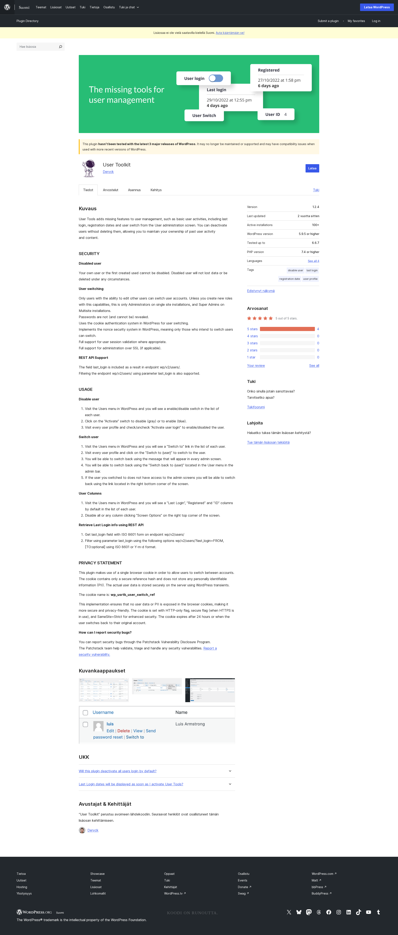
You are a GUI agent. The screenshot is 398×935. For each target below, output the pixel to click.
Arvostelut (110, 190)
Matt (317, 880)
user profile (310, 278)
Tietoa (21, 873)
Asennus (134, 190)
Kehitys (156, 190)
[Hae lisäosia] (60, 47)
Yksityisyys (24, 893)
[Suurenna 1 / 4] (123, 684)
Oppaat (169, 873)
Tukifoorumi (256, 407)
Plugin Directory (28, 21)
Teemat (95, 880)
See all (314, 365)
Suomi (60, 912)
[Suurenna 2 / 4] (176, 684)
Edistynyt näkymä (261, 291)
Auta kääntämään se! (230, 32)
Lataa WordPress (377, 7)
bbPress (319, 887)
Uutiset (21, 880)
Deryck (108, 172)
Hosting (22, 887)
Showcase (97, 873)
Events (242, 880)
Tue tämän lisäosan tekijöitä (268, 442)
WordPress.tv (175, 893)
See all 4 (313, 261)
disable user (295, 270)
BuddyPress (322, 893)
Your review (256, 365)
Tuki (316, 190)
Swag (243, 893)
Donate (245, 887)
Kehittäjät (170, 887)
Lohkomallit (98, 893)
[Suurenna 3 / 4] (229, 684)
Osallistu (243, 873)
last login (312, 270)
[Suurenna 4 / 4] (229, 711)
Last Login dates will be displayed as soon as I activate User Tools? (131, 784)
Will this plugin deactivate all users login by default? (118, 771)
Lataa (312, 168)
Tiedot (88, 190)
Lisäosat (96, 887)
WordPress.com (324, 873)
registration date (289, 278)
